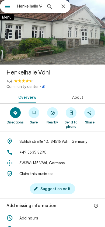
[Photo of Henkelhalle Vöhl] (52, 32)
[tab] (26, 96)
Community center (22, 86)
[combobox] (29, 6)
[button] (52, 218)
